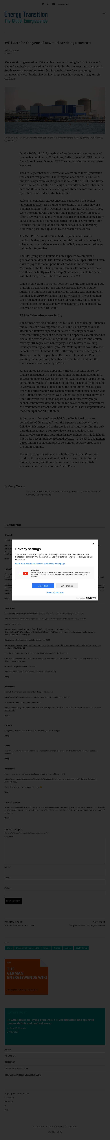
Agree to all (43, 586)
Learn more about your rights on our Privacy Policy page (40, 564)
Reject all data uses (55, 592)
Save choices (67, 586)
